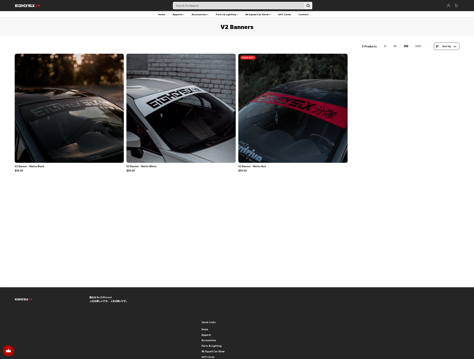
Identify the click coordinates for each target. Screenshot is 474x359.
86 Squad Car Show (257, 14)
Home (161, 14)
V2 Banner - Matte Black (29, 166)
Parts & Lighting (226, 14)
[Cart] (456, 5)
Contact (303, 14)
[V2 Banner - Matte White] (181, 108)
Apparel (178, 14)
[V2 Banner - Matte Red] (293, 108)
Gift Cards (284, 14)
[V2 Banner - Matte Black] (69, 108)
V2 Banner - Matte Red (252, 166)
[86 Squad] (28, 6)
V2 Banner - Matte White (141, 166)
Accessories (199, 14)
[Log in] (448, 5)
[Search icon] (308, 5)
